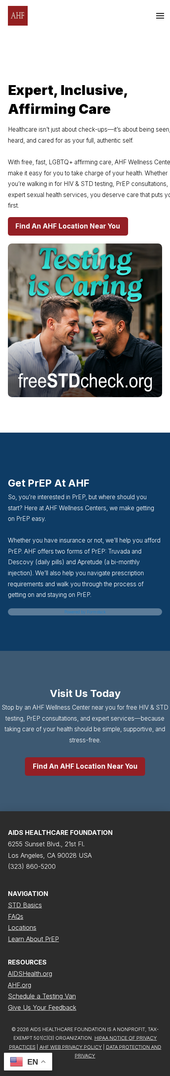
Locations (22, 927)
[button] (160, 16)
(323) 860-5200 (32, 866)
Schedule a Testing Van (42, 996)
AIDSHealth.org (30, 974)
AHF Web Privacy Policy (71, 1047)
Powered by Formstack (85, 612)
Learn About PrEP (33, 939)
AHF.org (19, 985)
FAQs (15, 916)
